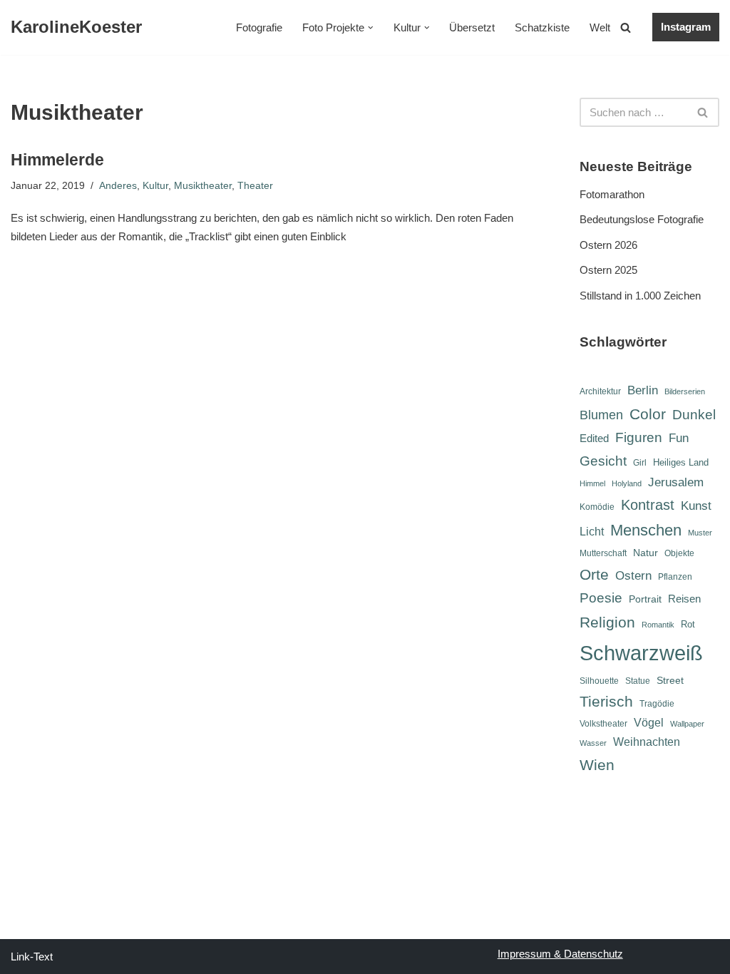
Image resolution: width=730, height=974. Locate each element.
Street (670, 680)
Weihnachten (646, 742)
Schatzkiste (542, 27)
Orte (594, 574)
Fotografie (259, 27)
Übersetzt (472, 27)
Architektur (600, 391)
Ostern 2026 (608, 245)
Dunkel (694, 414)
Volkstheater (603, 724)
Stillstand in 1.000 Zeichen (640, 295)
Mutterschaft (603, 553)
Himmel (592, 483)
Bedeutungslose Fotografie (642, 219)
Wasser (593, 743)
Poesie (601, 597)
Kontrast (647, 505)
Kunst (696, 506)
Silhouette (599, 681)
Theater (255, 185)
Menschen (646, 530)
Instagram (686, 27)
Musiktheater (203, 185)
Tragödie (656, 704)
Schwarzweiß (641, 653)
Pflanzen (675, 577)
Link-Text (32, 956)
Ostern (633, 575)
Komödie (597, 507)
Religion (607, 622)
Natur (645, 552)
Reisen (684, 599)
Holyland (627, 483)
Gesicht (603, 460)
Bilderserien (684, 391)
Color (647, 414)
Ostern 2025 (608, 270)
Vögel (649, 723)
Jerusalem (676, 482)
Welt (600, 27)
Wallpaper (687, 723)
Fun (679, 438)
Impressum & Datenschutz (560, 954)
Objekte (679, 553)
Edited (594, 438)
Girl (640, 463)
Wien (597, 765)
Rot (688, 624)
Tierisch (606, 701)
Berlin (642, 390)
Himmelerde (57, 160)
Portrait (645, 599)
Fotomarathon (612, 194)
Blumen (601, 415)
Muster (700, 532)
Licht (592, 532)
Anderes (118, 185)
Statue (637, 681)
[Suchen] (625, 27)
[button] (371, 28)
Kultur (155, 185)
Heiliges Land (681, 462)
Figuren (638, 437)
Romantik (658, 624)
